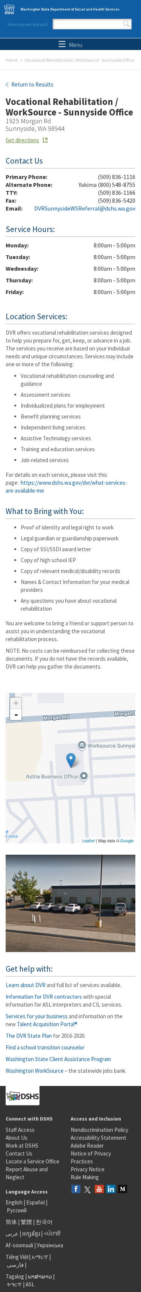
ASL (30, 1284)
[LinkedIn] (111, 1189)
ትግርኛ (14, 1284)
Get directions (22, 140)
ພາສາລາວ (40, 1276)
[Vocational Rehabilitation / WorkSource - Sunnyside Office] (71, 760)
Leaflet (88, 840)
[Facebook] (76, 1189)
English (15, 1202)
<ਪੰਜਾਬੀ (52, 1233)
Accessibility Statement (98, 1137)
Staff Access (20, 1129)
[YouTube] (99, 1189)
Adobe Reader (87, 1145)
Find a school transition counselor (45, 1047)
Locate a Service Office (32, 1161)
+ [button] (16, 703)
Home (11, 60)
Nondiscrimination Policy (99, 1129)
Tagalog (15, 1276)
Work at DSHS (22, 1145)
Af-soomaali (19, 1245)
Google (126, 840)
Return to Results (31, 84)
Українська (50, 1245)
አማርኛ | (41, 1256)
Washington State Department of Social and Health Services (70, 9)
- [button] (16, 714)
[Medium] (122, 1189)
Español (35, 1202)
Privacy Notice (88, 1169)
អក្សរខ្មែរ (31, 1233)
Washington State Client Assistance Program (58, 1059)
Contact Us (19, 1153)
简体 (11, 1221)
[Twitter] (87, 1189)
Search (126, 24)
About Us (16, 1137)
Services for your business (37, 1016)
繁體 (27, 1221)
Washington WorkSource (35, 1070)
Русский (17, 1210)
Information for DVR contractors (44, 996)
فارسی (15, 1264)
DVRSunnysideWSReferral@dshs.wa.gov (84, 208)
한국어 (44, 1221)
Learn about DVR (25, 985)
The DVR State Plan (29, 1035)
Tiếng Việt (17, 1256)
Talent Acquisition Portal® (47, 1024)
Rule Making (85, 1177)
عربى (12, 1233)
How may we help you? (28, 24)
